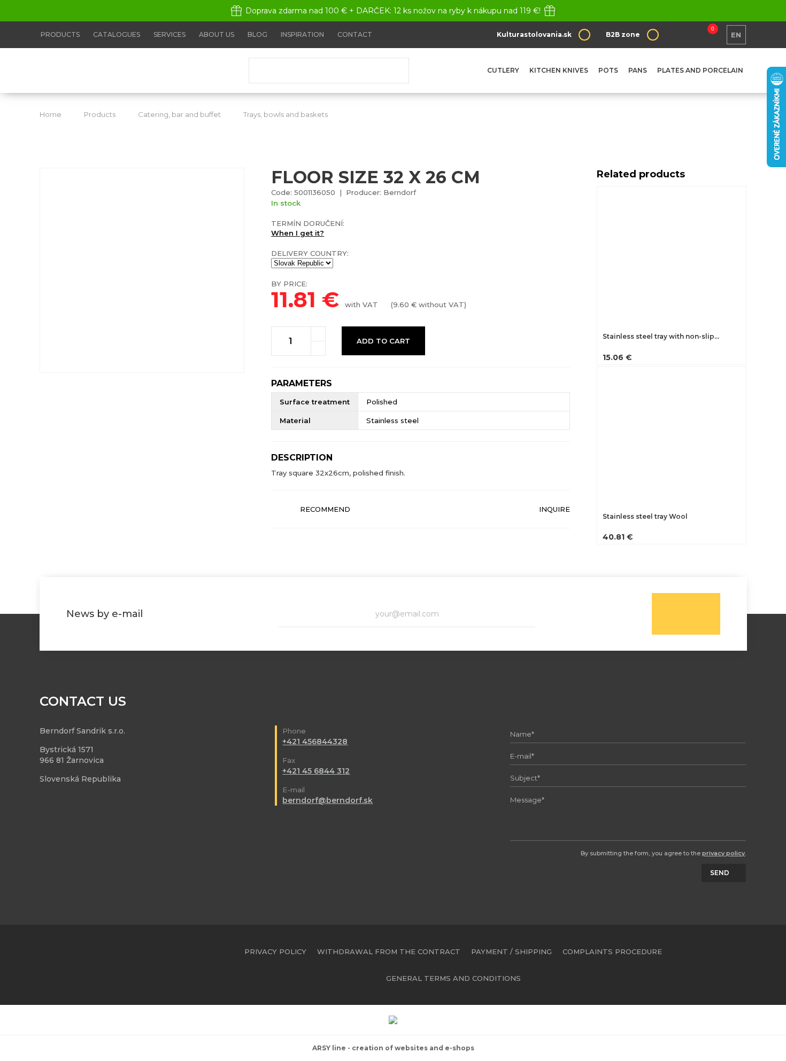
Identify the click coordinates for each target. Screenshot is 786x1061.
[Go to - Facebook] (720, 965)
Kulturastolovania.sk (534, 34)
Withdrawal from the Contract (388, 951)
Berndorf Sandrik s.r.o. (117, 70)
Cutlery (503, 70)
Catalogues (116, 34)
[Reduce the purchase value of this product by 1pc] (318, 348)
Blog (257, 34)
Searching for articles (329, 70)
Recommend (325, 509)
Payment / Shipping (511, 951)
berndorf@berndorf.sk (327, 800)
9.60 (401, 304)
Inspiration (302, 34)
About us (216, 34)
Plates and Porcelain (700, 70)
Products (60, 34)
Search (393, 70)
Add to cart (383, 341)
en (736, 34)
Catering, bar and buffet (179, 114)
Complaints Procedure (612, 951)
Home (50, 114)
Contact (354, 34)
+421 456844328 (315, 741)
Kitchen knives (558, 70)
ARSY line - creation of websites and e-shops (393, 1048)
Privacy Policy (275, 951)
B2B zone (623, 34)
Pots (608, 70)
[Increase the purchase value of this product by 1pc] (318, 333)
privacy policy (723, 853)
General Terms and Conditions (453, 978)
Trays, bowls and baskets (285, 114)
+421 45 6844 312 (316, 771)
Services (169, 34)
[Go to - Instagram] (739, 965)
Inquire (554, 509)
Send (686, 614)
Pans (637, 70)
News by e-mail (104, 614)
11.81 (293, 299)
